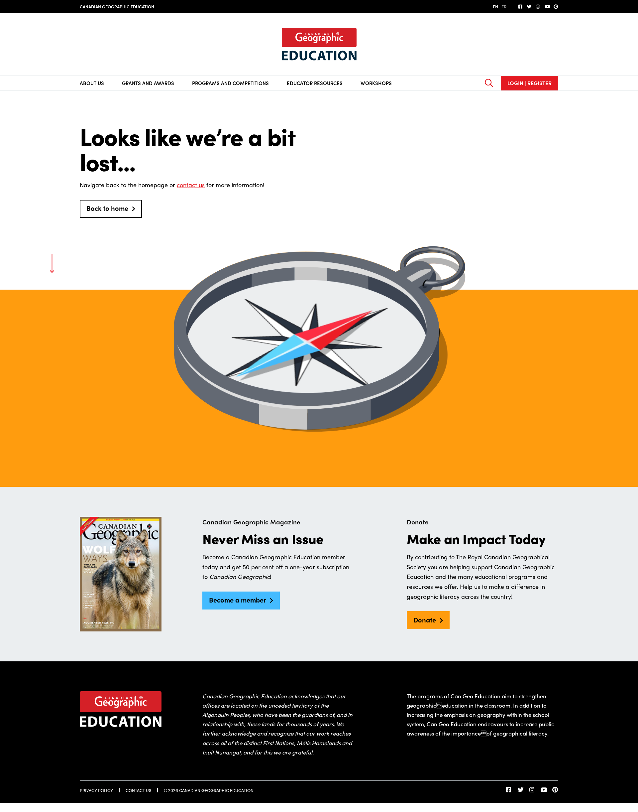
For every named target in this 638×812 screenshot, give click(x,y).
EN (495, 6)
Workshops (376, 83)
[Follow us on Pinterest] (556, 6)
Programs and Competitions (230, 83)
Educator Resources (315, 83)
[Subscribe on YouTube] (547, 6)
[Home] (319, 44)
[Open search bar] (488, 83)
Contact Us (138, 790)
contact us (191, 185)
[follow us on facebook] (520, 6)
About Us (92, 83)
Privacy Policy (96, 790)
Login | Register (529, 83)
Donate (424, 619)
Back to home (107, 208)
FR (503, 6)
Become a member (237, 600)
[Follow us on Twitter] (529, 6)
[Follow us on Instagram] (538, 6)
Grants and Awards (148, 83)
